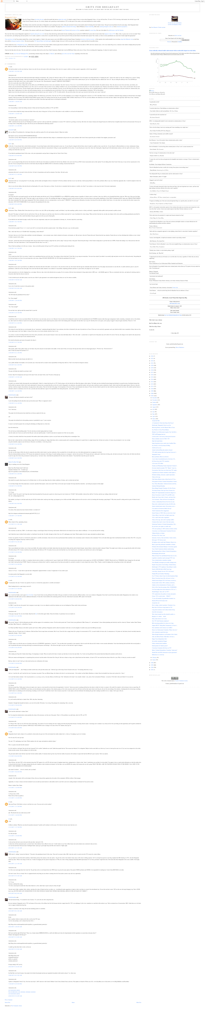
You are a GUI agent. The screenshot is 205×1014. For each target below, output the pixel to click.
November (154, 400)
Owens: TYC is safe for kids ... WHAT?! (161, 596)
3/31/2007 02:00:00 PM (15, 599)
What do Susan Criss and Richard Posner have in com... (164, 555)
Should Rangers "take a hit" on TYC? (160, 591)
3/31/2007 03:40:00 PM (15, 663)
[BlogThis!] (33, 56)
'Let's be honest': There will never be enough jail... (163, 499)
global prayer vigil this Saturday (116, 30)
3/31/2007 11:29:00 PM (15, 787)
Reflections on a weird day (158, 654)
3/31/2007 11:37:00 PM (15, 806)
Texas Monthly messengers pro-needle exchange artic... (164, 562)
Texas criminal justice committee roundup (161, 560)
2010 (152, 388)
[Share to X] (34, 56)
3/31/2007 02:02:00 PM (15, 607)
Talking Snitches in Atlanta (158, 533)
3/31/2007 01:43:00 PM (15, 576)
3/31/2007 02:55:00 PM (15, 635)
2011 (152, 386)
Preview (169, 41)
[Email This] (31, 56)
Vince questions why (9, 39)
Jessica (63, 30)
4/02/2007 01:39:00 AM (15, 949)
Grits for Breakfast (102, 6)
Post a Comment (8, 1000)
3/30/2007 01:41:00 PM (15, 403)
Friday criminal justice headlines (159, 643)
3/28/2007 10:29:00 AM (15, 71)
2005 (152, 665)
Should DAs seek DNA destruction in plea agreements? (164, 652)
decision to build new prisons (87, 39)
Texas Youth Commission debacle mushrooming (163, 549)
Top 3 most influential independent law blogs (173, 315)
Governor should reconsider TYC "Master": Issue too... (164, 468)
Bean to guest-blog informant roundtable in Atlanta (163, 544)
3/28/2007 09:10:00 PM (15, 188)
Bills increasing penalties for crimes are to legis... (163, 623)
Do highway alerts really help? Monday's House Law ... (164, 542)
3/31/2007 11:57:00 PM (15, 827)
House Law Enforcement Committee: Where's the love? (164, 630)
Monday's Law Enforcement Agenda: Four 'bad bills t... (164, 432)
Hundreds (68, 30)
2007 (152, 395)
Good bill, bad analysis (157, 612)
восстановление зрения (14, 990)
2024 (152, 356)
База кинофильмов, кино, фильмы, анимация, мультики (22, 992)
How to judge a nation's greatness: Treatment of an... (164, 605)
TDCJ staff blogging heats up (158, 434)
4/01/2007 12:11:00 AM (15, 848)
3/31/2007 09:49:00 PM (15, 756)
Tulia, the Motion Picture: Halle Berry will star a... (163, 636)
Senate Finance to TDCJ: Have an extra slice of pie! (164, 513)
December (154, 397)
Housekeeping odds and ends (158, 553)
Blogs (11, 58)
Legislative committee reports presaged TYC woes (163, 558)
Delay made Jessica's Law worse (159, 618)
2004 (152, 667)
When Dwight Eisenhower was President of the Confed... (165, 634)
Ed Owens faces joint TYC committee (160, 461)
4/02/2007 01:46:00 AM (15, 966)
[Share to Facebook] (36, 56)
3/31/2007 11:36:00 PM (15, 798)
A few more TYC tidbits (157, 463)
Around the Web (156, 420)
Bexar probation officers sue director (160, 456)
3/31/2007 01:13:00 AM (15, 524)
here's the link (30, 595)
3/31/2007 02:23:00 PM (15, 616)
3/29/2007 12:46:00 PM (15, 300)
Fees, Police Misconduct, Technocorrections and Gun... (164, 483)
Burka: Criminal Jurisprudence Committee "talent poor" (164, 650)
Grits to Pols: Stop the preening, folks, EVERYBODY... (164, 587)
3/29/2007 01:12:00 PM (15, 323)
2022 (152, 360)
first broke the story (39, 19)
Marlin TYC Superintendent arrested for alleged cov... (164, 492)
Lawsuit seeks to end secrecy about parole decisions (163, 436)
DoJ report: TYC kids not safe (159, 540)
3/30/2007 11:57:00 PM (15, 515)
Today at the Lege (156, 477)
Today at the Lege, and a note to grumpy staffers (163, 519)
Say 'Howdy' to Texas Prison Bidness (160, 429)
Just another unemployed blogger (159, 641)
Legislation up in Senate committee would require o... (164, 472)
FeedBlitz (180, 41)
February (154, 657)
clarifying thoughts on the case (106, 26)
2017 (152, 372)
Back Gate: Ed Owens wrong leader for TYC (162, 607)
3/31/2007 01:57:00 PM (15, 588)
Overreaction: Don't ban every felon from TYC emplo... (165, 470)
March (154, 418)
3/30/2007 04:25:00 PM (15, 458)
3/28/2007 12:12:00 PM (15, 126)
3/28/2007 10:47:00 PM (15, 260)
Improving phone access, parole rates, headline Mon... (164, 443)
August (154, 407)
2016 (152, 374)
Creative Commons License (181, 680)
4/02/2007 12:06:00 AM (15, 926)
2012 (152, 384)
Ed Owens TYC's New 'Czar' (158, 535)
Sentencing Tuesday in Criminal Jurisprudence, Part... (164, 524)
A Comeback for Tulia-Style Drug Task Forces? (163, 423)
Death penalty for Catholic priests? (160, 645)
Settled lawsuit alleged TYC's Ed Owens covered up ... (164, 580)
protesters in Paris (76, 30)
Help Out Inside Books (157, 441)
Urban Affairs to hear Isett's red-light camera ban (163, 515)
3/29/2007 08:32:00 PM (15, 365)
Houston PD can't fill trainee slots (159, 600)
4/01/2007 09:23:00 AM (15, 911)
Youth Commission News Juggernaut (160, 510)
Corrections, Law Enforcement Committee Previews (164, 531)
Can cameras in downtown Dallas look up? (161, 508)
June (153, 411)
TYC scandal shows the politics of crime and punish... (164, 594)
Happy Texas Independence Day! (159, 639)
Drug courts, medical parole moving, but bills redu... (164, 504)
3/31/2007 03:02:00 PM (15, 647)
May (153, 414)
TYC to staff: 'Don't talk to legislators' (160, 517)
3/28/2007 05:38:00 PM (15, 155)
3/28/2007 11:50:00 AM (15, 113)
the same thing (92, 30)
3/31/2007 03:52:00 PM (15, 679)
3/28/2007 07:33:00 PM (15, 174)
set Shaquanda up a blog (21, 44)
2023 (152, 358)
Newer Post (7, 1002)
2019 (152, 367)
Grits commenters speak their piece (160, 632)
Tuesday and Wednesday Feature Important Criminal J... (165, 465)
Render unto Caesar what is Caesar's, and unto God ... (164, 497)
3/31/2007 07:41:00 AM (15, 542)
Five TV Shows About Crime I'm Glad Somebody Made (165, 576)
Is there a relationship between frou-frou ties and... (163, 501)
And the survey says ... (157, 447)
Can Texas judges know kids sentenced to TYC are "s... (164, 589)
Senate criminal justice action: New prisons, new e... (164, 506)
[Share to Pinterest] (37, 56)
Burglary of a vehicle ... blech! (159, 616)
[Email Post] (29, 56)
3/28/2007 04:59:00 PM (15, 140)
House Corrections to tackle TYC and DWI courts (163, 495)
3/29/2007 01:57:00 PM (15, 342)
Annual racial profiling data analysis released (162, 450)
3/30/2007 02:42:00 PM (15, 444)
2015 (152, 377)
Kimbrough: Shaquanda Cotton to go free (161, 425)
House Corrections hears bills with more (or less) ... (164, 578)
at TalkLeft (51, 53)
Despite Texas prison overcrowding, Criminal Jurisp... (164, 564)
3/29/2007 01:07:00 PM (15, 312)
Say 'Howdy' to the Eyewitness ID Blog (161, 445)
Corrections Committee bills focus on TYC (161, 648)
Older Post (138, 1002)
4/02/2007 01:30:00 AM (15, 937)
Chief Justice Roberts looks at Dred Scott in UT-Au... (164, 479)
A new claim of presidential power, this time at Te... (164, 459)
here (36, 614)
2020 (152, 365)
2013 (152, 381)
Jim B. (9, 143)
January (154, 660)
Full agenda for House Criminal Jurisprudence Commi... (165, 481)
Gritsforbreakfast (12, 395)
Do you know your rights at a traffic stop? (161, 526)
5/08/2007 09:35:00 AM (15, 975)
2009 (152, 391)
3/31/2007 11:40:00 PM (15, 815)
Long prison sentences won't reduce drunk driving (163, 609)
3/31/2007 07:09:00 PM (15, 705)
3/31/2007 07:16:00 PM (15, 717)
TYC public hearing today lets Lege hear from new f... (164, 452)
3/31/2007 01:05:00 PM (15, 552)
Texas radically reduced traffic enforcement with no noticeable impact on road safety (172, 50)
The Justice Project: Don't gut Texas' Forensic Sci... (164, 490)
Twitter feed (175, 287)
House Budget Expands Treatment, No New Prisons (163, 488)
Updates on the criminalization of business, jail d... (163, 585)
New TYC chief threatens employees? (160, 621)
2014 (152, 379)
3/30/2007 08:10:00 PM (15, 503)
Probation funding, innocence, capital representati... (164, 474)
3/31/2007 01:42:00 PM (15, 564)
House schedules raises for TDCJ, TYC (161, 438)
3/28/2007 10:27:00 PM (15, 221)
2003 (152, 669)
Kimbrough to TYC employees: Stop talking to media (164, 567)
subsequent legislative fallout (17, 41)
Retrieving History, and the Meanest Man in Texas (163, 427)
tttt (9, 66)
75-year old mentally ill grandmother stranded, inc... (164, 598)
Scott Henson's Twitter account (158, 27)
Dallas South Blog (90, 26)
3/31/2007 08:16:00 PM (15, 727)
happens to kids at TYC (110, 34)
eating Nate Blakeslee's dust (127, 39)
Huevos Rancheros (180, 347)
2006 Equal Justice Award (175, 303)
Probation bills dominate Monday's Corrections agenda (164, 546)
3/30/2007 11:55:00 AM (15, 377)
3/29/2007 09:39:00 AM (15, 288)
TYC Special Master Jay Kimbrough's (42, 41)
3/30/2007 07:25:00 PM (15, 486)
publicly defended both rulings (69, 26)
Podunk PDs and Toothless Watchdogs (160, 573)
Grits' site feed (178, 35)
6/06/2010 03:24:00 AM (15, 996)
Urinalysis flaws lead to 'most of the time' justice (163, 522)
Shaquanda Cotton (156, 454)
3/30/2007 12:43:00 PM (15, 391)
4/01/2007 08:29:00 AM (15, 893)
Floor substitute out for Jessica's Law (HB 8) (162, 627)
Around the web (155, 603)
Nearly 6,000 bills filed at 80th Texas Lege (161, 569)
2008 (152, 393)
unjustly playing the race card (37, 34)
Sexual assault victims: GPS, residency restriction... (163, 582)
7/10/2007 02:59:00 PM (15, 984)
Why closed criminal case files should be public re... (164, 614)
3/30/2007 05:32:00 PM (15, 473)
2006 (152, 662)
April (153, 416)
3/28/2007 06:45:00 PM (15, 166)
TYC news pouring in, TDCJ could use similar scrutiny (164, 528)
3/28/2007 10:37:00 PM (15, 248)
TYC (14, 58)
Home (73, 1002)
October (154, 402)
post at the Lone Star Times (68, 53)
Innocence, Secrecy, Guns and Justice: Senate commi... (164, 537)
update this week (62, 19)
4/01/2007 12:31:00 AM (15, 863)
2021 (152, 363)
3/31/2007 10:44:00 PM (15, 772)
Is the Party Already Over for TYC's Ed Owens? (163, 571)
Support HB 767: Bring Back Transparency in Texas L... (165, 625)
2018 (152, 370)
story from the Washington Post (21, 53)
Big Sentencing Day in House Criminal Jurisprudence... (164, 551)
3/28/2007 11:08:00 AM (15, 101)
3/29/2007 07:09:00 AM (15, 280)
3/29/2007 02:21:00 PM (15, 352)
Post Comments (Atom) (16, 1005)
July (153, 409)
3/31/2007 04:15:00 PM (15, 693)
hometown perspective (122, 26)
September (155, 404)
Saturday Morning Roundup (158, 486)
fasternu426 (11, 129)
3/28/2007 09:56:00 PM (15, 204)
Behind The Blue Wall (13, 462)
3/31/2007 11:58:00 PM (15, 835)
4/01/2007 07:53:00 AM (15, 876)
